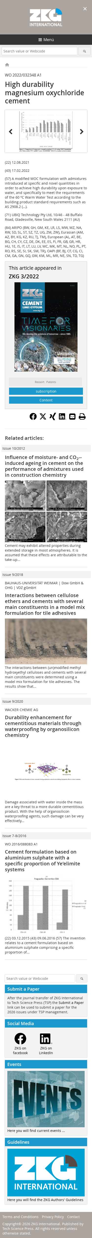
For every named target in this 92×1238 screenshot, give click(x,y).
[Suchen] (84, 51)
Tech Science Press (17, 1228)
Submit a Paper (71, 1002)
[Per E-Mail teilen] (72, 416)
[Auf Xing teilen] (53, 419)
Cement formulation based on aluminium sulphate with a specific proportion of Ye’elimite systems (42, 860)
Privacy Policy (53, 1216)
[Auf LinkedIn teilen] (62, 419)
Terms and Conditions (20, 1216)
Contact (73, 1216)
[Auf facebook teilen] (33, 419)
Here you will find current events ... (36, 1130)
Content (46, 400)
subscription (46, 391)
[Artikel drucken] (82, 416)
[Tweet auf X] (43, 419)
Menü (48, 39)
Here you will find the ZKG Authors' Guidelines (45, 1199)
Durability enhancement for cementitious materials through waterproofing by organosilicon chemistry (43, 726)
